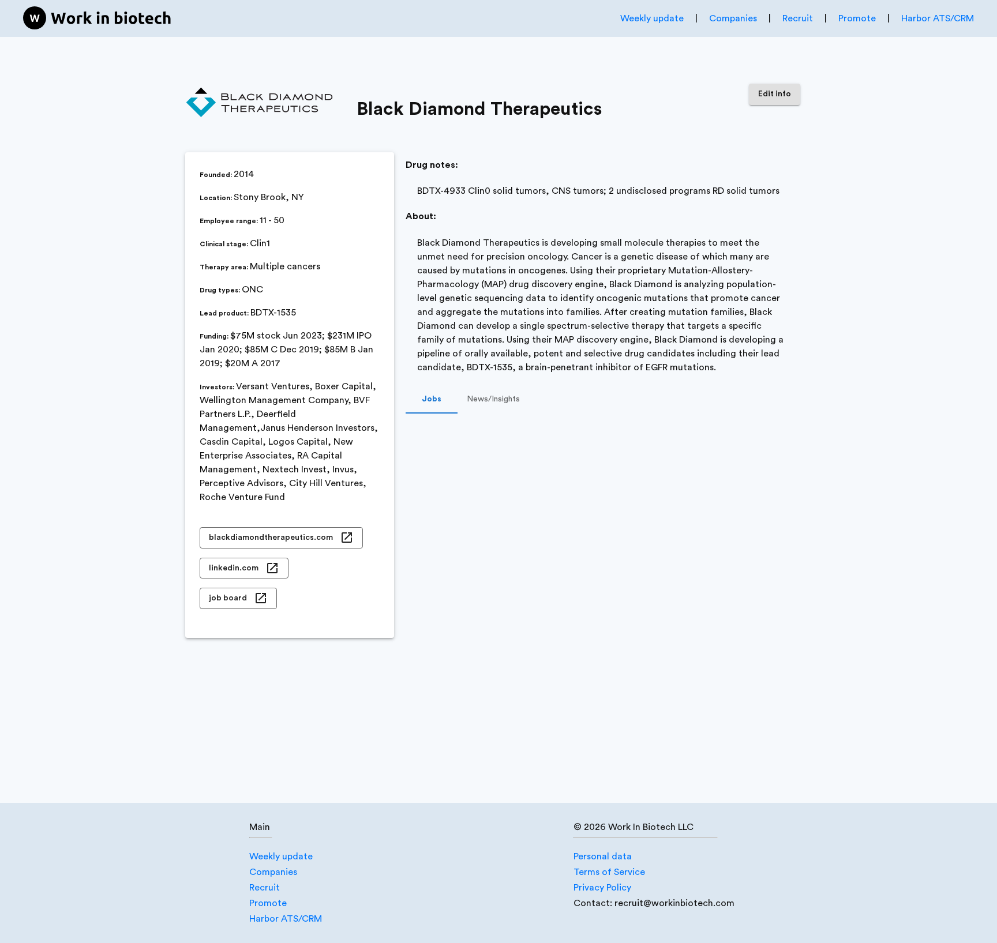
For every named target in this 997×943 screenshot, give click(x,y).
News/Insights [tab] (493, 399)
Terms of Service (609, 872)
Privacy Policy (602, 887)
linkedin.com (233, 568)
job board (228, 598)
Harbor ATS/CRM (937, 18)
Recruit (797, 18)
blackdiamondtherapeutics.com (271, 538)
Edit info (774, 94)
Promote (857, 18)
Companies (733, 18)
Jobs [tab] (431, 399)
